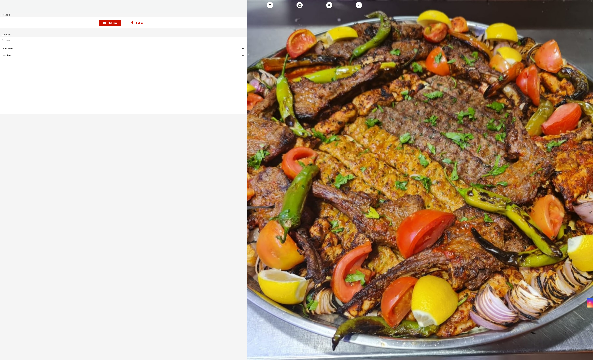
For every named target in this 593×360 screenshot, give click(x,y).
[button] (123, 48)
